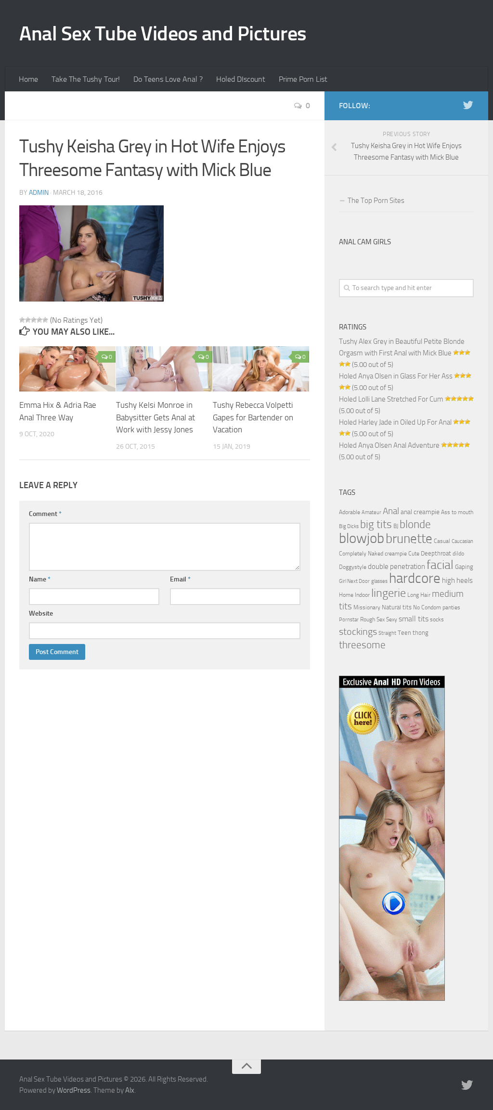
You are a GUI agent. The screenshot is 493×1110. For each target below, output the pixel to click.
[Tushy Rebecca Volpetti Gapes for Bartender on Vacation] (261, 369)
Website (41, 613)
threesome (362, 645)
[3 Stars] (34, 320)
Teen (404, 632)
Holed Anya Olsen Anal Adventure (389, 445)
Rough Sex (372, 619)
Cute (413, 553)
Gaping (464, 566)
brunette (409, 538)
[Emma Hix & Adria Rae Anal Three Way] (67, 369)
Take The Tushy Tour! (86, 79)
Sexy (391, 619)
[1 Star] (22, 320)
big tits (376, 524)
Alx (129, 1090)
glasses (379, 581)
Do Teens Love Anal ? (168, 79)
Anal (391, 511)
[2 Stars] (28, 320)
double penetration (396, 566)
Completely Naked (361, 553)
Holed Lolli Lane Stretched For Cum (391, 399)
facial (440, 564)
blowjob (361, 538)
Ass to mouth (457, 512)
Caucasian (462, 541)
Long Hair (418, 595)
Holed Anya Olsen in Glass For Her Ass (396, 376)
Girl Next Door (354, 581)
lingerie (388, 593)
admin (39, 193)
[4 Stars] (39, 320)
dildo (458, 553)
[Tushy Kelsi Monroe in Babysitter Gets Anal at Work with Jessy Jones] (164, 369)
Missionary (366, 607)
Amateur (371, 512)
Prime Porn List (303, 79)
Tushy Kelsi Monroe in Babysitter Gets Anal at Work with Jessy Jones (155, 417)
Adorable (349, 512)
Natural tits (397, 607)
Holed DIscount (240, 79)
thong (420, 632)
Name (40, 579)
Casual (442, 541)
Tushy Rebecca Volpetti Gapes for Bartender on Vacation (253, 417)
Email (180, 579)
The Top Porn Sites (376, 200)
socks (437, 619)
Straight (387, 633)
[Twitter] (468, 105)
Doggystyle (352, 567)
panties (451, 607)
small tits (413, 618)
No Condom (427, 607)
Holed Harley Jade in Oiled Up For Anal (395, 422)
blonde (415, 524)
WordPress (74, 1090)
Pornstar (349, 620)
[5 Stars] (45, 320)
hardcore (415, 578)
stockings (358, 631)
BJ (395, 526)
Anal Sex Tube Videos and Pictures (163, 34)
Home (28, 79)
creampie (396, 553)
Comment (45, 514)
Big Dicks (349, 526)
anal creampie (420, 512)
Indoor (362, 595)
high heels (457, 580)
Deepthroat (436, 553)
